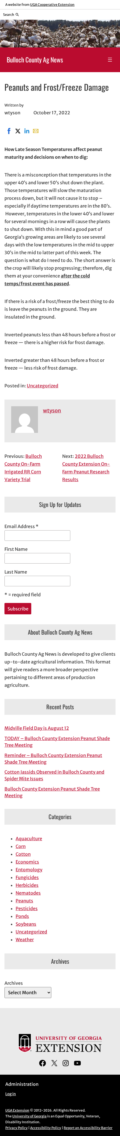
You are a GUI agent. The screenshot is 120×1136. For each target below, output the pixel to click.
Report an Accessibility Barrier (88, 1128)
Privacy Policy (16, 1128)
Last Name (15, 572)
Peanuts (24, 900)
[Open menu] (110, 59)
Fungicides (27, 877)
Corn (21, 846)
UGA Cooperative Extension (52, 4)
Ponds (22, 916)
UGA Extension (17, 1110)
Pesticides (27, 908)
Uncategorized (42, 385)
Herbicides (27, 885)
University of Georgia (29, 1116)
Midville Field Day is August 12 (36, 728)
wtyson (52, 410)
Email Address (21, 526)
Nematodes (28, 893)
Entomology (29, 869)
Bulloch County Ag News (35, 59)
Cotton (23, 854)
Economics (27, 862)
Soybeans (26, 924)
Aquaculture (29, 838)
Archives (13, 983)
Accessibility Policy (45, 1128)
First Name (16, 549)
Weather (25, 939)
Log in (10, 1094)
